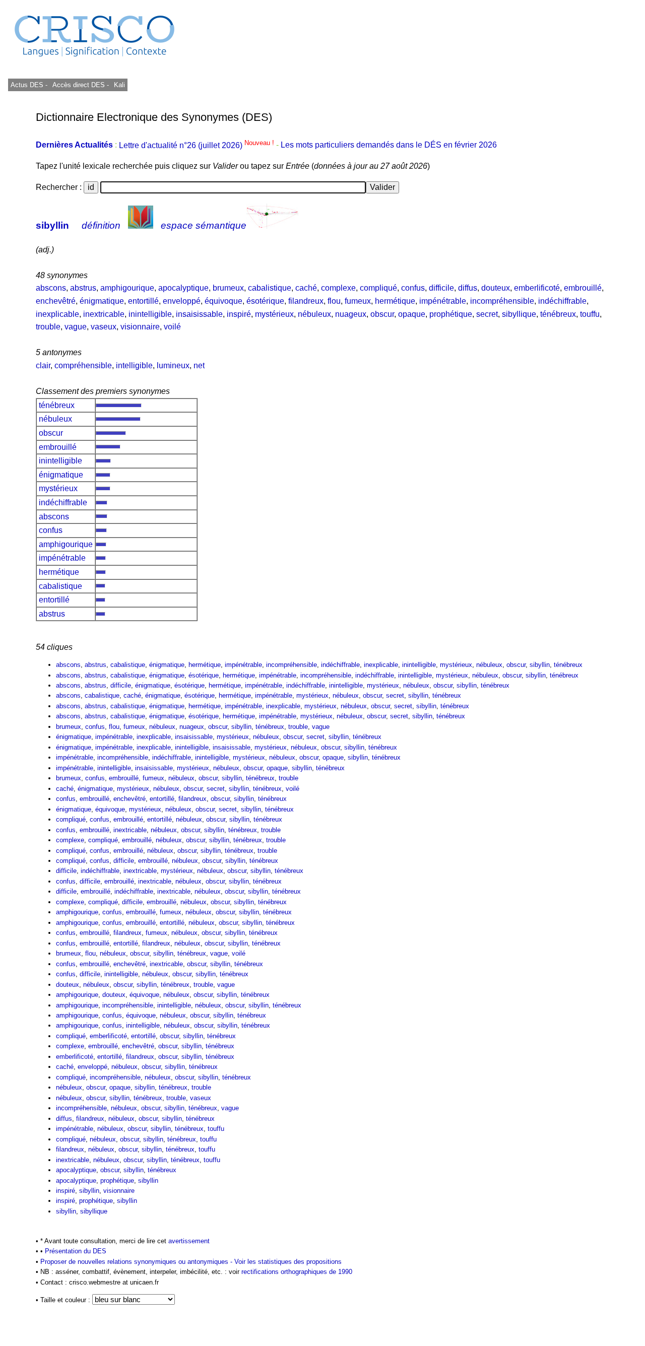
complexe (338, 288)
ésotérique (265, 301)
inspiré (239, 314)
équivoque (223, 301)
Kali (119, 85)
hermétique (395, 301)
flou (334, 301)
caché (306, 288)
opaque (411, 314)
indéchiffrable (562, 301)
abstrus (83, 288)
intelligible (134, 365)
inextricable (103, 314)
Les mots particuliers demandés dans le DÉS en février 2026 (389, 145)
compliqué (378, 288)
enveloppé (182, 301)
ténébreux (558, 314)
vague (75, 326)
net (199, 365)
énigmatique (102, 301)
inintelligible (150, 314)
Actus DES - (29, 85)
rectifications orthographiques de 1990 (296, 1271)
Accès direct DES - (80, 85)
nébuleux (314, 314)
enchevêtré (56, 301)
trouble (48, 326)
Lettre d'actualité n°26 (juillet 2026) (197, 145)
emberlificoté (537, 288)
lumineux (173, 365)
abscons (51, 288)
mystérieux (274, 314)
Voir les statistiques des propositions (288, 1261)
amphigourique (127, 288)
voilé (172, 326)
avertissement (189, 1241)
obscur (382, 314)
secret (487, 314)
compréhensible (83, 365)
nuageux (350, 314)
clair (43, 365)
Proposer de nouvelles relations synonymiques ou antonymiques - (137, 1261)
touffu (590, 314)
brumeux (228, 288)
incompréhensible (502, 301)
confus (413, 288)
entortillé (143, 301)
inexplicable (57, 314)
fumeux (358, 301)
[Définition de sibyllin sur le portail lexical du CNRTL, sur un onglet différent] (140, 225)
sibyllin (52, 225)
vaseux (103, 326)
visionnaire (140, 326)
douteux (495, 288)
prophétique (450, 314)
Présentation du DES (75, 1251)
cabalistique (269, 288)
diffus (467, 288)
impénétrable (442, 301)
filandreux (306, 301)
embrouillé (583, 288)
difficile (441, 288)
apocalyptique (183, 288)
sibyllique (519, 314)
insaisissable (199, 314)
